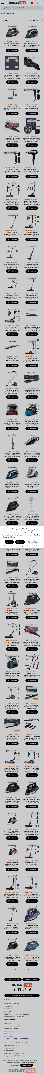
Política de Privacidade (33, 546)
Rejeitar (20, 542)
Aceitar (9, 542)
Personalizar (33, 542)
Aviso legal (20, 546)
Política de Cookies (9, 546)
